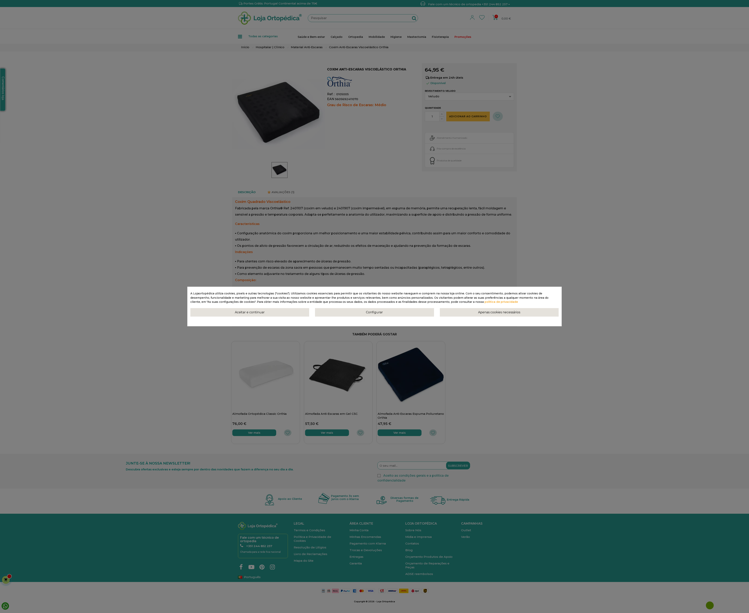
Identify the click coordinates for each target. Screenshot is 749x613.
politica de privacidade (501, 302)
